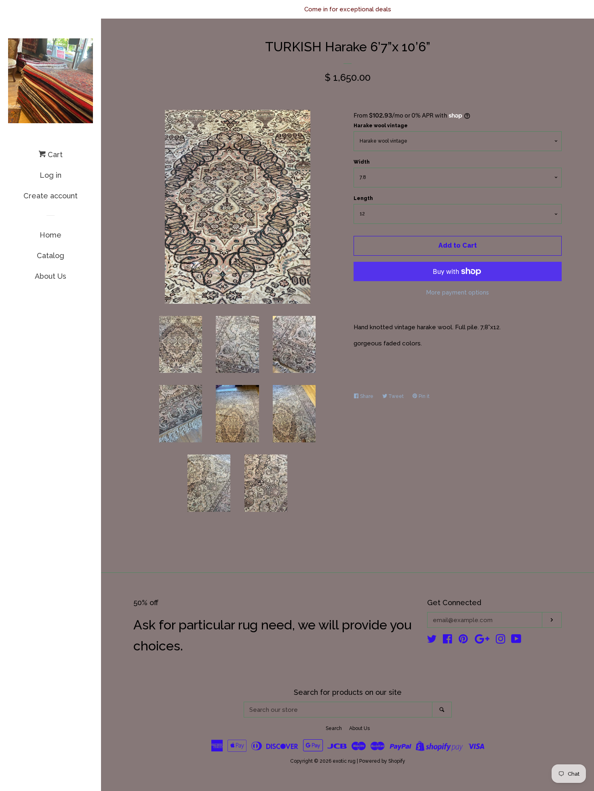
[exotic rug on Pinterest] (463, 640)
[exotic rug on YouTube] (516, 640)
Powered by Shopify (382, 761)
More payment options (457, 292)
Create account (50, 195)
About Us (50, 276)
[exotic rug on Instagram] (501, 640)
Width (362, 162)
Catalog (50, 255)
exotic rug (344, 761)
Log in (50, 175)
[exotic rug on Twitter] (432, 640)
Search (334, 728)
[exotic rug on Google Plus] (482, 640)
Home (50, 235)
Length (363, 198)
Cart (54, 154)
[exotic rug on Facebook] (447, 640)
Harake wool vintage (381, 125)
